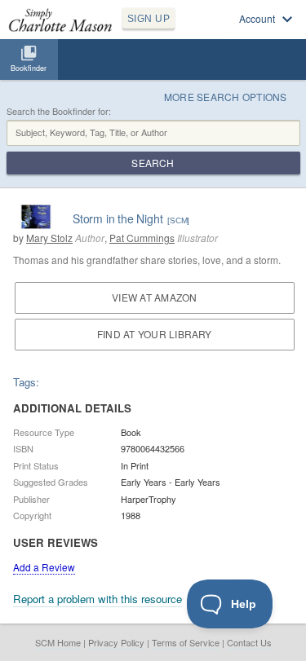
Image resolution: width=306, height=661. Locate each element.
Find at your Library (154, 334)
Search (152, 163)
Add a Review (44, 567)
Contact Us (249, 642)
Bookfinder (29, 68)
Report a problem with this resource (97, 598)
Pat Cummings (142, 238)
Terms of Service (186, 642)
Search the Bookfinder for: (59, 111)
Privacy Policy (116, 642)
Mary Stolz (49, 238)
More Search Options (225, 97)
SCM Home (58, 642)
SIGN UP (148, 18)
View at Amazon (154, 297)
